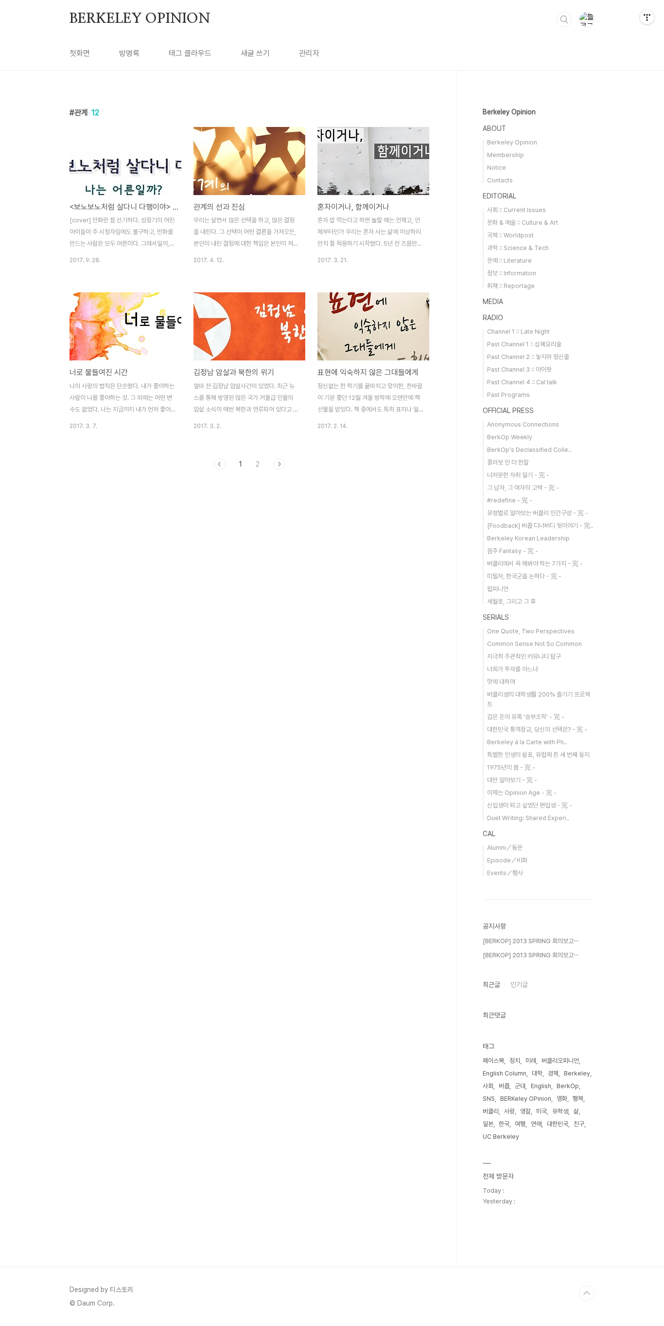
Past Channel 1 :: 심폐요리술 (524, 344)
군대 (520, 1086)
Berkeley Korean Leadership (528, 538)
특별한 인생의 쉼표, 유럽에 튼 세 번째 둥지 (538, 754)
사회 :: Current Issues (516, 210)
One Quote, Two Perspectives (531, 631)
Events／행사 (505, 873)
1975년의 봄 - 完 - (511, 767)
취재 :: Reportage (511, 285)
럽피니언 (497, 588)
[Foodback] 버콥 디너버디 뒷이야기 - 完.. (540, 525)
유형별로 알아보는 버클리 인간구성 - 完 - (537, 513)
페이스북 (493, 1060)
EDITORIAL (499, 196)
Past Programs (508, 394)
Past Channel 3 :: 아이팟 (519, 369)
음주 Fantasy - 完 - (512, 551)
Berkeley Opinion (509, 112)
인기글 (519, 984)
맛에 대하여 (501, 681)
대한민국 (557, 1124)
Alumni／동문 (505, 847)
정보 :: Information (511, 273)
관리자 (309, 53)
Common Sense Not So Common (534, 643)
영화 (562, 1098)
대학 (537, 1073)
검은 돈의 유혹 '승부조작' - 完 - (525, 716)
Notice (496, 167)
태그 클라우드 (190, 53)
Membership (505, 155)
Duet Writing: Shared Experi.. (528, 818)
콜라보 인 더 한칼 (508, 462)
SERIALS (496, 617)
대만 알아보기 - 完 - (512, 780)
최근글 (491, 984)
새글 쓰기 (255, 53)
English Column (504, 1073)
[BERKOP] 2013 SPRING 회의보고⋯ (530, 941)
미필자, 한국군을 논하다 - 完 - (524, 576)
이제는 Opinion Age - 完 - (522, 792)
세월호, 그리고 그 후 (511, 601)
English (541, 1086)
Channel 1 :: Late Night (518, 331)
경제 (553, 1073)
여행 (520, 1124)
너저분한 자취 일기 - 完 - (518, 475)
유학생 (560, 1111)
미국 (541, 1111)
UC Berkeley (501, 1136)
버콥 (504, 1086)
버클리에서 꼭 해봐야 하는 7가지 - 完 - (535, 563)
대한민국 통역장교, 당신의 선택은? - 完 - (537, 729)
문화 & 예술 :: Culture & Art (522, 222)
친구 (579, 1124)
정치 (514, 1060)
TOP (586, 1293)
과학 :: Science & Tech (518, 247)
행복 (578, 1098)
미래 (530, 1060)
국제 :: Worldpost (510, 235)
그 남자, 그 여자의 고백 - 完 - (523, 487)
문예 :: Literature (509, 260)
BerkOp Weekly (509, 437)
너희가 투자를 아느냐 (512, 669)
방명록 (129, 53)
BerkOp (568, 1086)
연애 (536, 1124)
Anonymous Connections (523, 424)
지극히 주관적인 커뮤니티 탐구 (524, 656)
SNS (489, 1098)
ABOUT (494, 128)
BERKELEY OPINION (140, 19)
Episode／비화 (507, 860)
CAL (489, 834)
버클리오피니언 (560, 1060)
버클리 (491, 1111)
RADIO (493, 318)
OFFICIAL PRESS (508, 410)
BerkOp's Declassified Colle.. (529, 449)
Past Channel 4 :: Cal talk (522, 382)
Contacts (500, 180)
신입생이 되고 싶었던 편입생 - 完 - (529, 805)
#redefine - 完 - (509, 500)
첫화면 (80, 53)
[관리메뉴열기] (647, 17)
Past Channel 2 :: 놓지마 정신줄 (528, 356)
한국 (504, 1124)
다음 (279, 464)
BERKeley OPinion (525, 1098)
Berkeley (577, 1073)
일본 (488, 1124)
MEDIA (493, 301)
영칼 (525, 1111)
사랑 (509, 1111)
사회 (488, 1086)
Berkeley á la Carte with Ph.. (527, 742)
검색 (564, 19)
